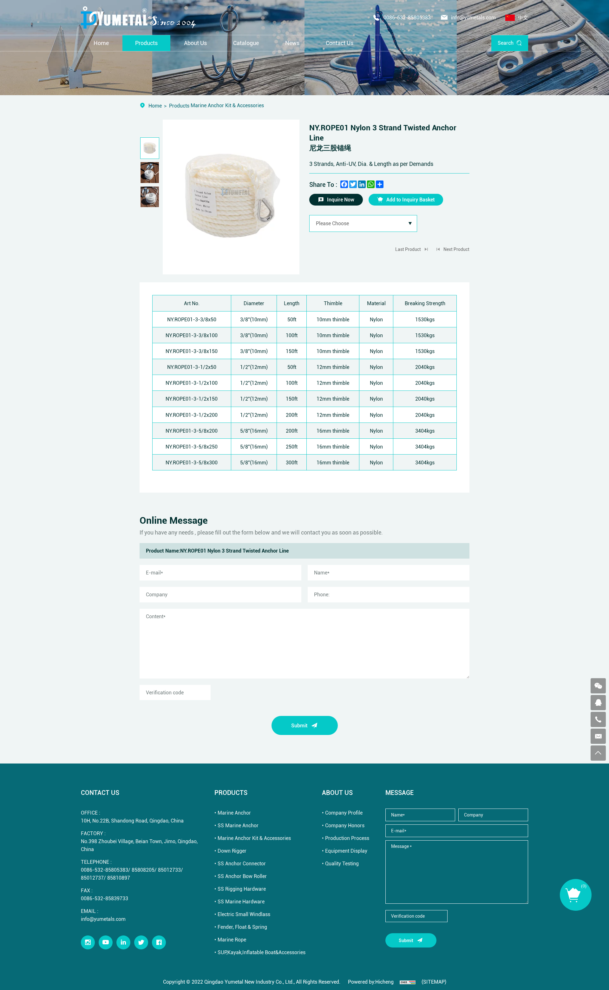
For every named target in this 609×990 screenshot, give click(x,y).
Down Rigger (232, 850)
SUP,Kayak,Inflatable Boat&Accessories (261, 952)
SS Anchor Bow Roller (242, 876)
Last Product (408, 249)
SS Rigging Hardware (242, 888)
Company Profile (344, 812)
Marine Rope (232, 939)
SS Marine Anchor (238, 825)
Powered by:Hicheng (371, 981)
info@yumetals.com (473, 17)
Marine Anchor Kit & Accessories (254, 838)
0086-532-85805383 (407, 17)
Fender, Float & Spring (242, 926)
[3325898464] (598, 702)
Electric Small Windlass (244, 914)
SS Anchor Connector (242, 863)
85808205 (143, 869)
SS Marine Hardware (241, 901)
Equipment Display (346, 850)
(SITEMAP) (434, 981)
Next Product (456, 249)
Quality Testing (342, 863)
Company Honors (344, 825)
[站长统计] (408, 981)
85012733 (169, 869)
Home (155, 105)
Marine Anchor (234, 812)
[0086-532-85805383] (598, 719)
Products (179, 105)
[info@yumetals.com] (598, 736)
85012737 (92, 877)
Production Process (347, 838)
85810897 (118, 877)
